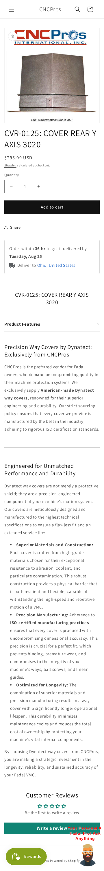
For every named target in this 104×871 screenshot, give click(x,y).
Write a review (52, 828)
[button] (11, 9)
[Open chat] (87, 854)
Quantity (11, 174)
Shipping (10, 165)
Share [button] (15, 227)
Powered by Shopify (65, 861)
